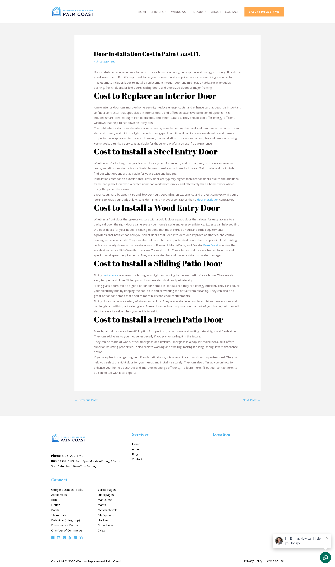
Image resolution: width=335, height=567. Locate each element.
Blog (135, 454)
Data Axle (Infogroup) (65, 520)
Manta (102, 505)
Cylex (101, 530)
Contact (232, 12)
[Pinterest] (64, 537)
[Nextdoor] (81, 537)
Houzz (55, 505)
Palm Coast (210, 245)
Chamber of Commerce (66, 530)
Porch (55, 510)
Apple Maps (59, 495)
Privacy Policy (253, 561)
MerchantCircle (107, 510)
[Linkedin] (58, 537)
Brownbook (105, 525)
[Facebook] (53, 537)
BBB (54, 500)
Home (142, 12)
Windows (178, 12)
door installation (207, 199)
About (216, 12)
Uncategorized (106, 61)
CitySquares (106, 515)
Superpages (106, 495)
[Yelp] (70, 537)
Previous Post (86, 400)
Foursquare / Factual (65, 525)
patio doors (110, 275)
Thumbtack (58, 515)
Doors (198, 12)
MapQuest (105, 500)
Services (157, 12)
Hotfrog (103, 520)
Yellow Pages (107, 490)
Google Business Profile (67, 490)
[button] (264, 11)
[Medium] (75, 537)
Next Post (251, 400)
